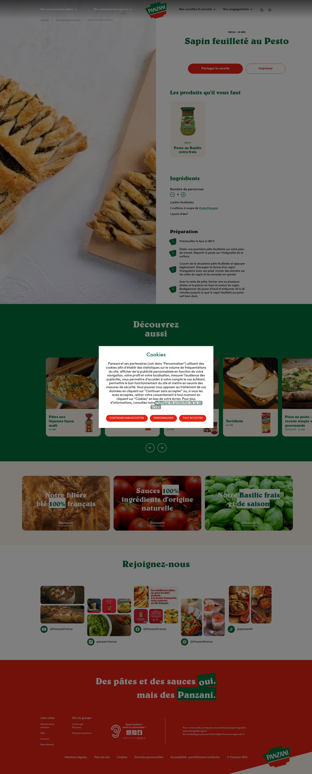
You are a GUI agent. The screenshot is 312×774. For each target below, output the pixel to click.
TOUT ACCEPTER (193, 418)
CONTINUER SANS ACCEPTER (127, 418)
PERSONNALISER (163, 418)
